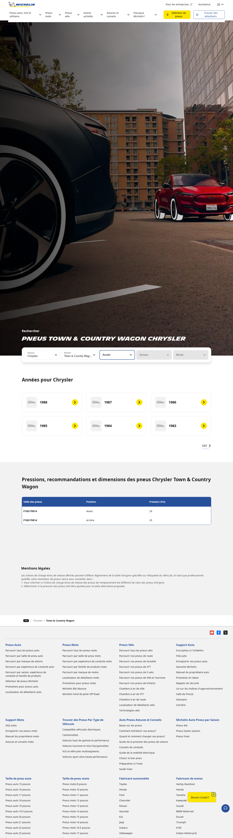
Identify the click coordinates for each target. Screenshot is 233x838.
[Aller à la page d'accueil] (21, 4)
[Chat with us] (225, 808)
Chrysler (38, 620)
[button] (55, 355)
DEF (204, 446)
